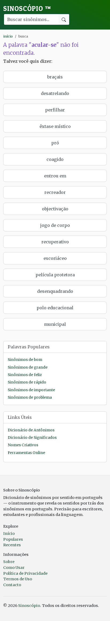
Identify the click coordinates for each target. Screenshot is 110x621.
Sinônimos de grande (28, 367)
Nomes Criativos (23, 445)
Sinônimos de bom (25, 359)
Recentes (12, 545)
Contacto (12, 584)
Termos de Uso (17, 579)
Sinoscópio (27, 8)
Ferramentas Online (26, 453)
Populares (13, 539)
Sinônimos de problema (30, 397)
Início (9, 533)
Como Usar (14, 567)
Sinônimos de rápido (27, 382)
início (8, 36)
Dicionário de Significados (32, 437)
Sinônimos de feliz (25, 375)
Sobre (8, 561)
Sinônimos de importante (31, 390)
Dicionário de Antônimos (31, 430)
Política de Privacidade (25, 573)
